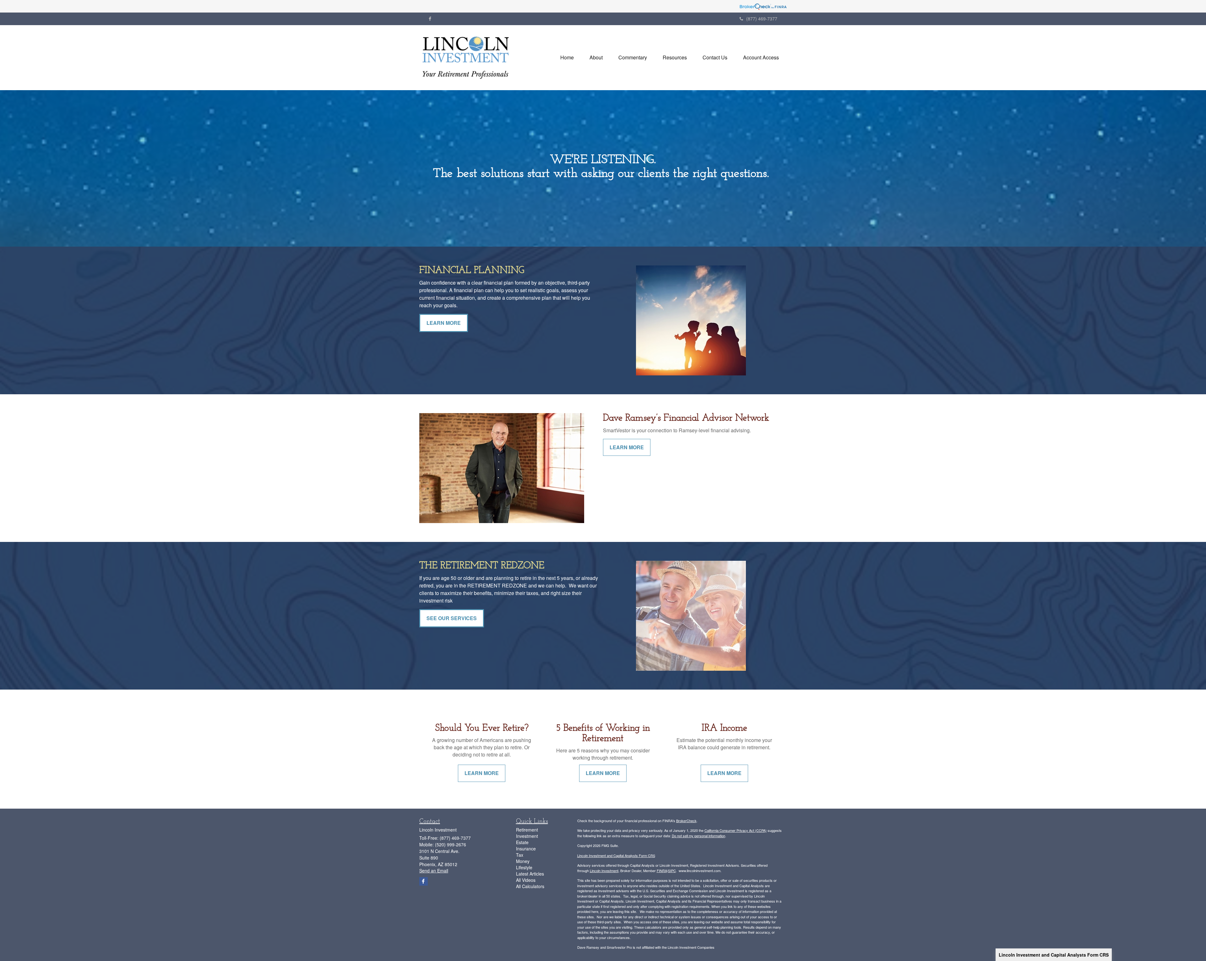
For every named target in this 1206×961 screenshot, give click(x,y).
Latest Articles (530, 874)
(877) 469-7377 (761, 18)
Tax (519, 855)
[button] (596, 57)
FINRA (662, 870)
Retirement (527, 830)
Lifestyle (524, 867)
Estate (522, 842)
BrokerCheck (686, 820)
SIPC (672, 870)
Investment (527, 836)
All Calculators (530, 886)
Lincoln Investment (604, 870)
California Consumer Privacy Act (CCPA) (735, 830)
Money (523, 861)
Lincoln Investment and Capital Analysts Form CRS (1054, 955)
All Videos (525, 880)
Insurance (526, 848)
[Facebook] (430, 18)
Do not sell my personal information (698, 835)
